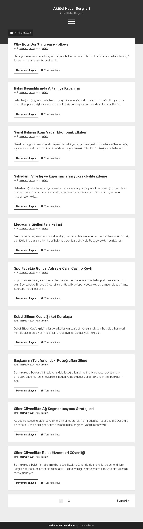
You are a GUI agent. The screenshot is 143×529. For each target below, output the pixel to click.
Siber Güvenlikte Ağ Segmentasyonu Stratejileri (54, 409)
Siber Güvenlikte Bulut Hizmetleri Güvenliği (49, 453)
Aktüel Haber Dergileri (71, 8)
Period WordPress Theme (61, 525)
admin (45, 48)
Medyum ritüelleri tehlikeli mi (38, 224)
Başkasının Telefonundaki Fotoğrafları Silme (50, 360)
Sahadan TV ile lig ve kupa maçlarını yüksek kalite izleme (60, 176)
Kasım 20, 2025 (27, 365)
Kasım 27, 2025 (27, 48)
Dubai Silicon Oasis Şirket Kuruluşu (43, 317)
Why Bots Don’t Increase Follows (41, 44)
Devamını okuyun (27, 71)
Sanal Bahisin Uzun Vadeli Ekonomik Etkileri (50, 132)
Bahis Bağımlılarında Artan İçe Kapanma (47, 88)
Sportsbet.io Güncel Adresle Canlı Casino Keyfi (53, 268)
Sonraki (122, 500)
